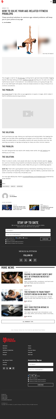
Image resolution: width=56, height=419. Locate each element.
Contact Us (3, 394)
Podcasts (30, 352)
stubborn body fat (28, 80)
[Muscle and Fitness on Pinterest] (35, 260)
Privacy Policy (4, 397)
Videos (29, 348)
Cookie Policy (4, 398)
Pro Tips (15, 205)
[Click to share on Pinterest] (1, 186)
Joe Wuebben (7, 22)
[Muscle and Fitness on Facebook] (21, 260)
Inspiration (19, 186)
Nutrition (5, 348)
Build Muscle (6, 186)
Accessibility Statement (6, 399)
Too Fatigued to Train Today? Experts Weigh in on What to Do (38, 293)
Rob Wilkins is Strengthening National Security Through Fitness (47, 208)
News (42, 204)
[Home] (2, 2)
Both (18, 238)
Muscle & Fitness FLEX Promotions (15, 243)
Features (5, 352)
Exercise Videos (32, 350)
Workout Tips (5, 8)
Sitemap (5, 364)
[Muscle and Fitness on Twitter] (25, 260)
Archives (5, 362)
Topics (29, 345)
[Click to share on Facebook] (1, 181)
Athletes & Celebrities (8, 350)
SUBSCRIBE (45, 239)
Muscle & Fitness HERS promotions (15, 241)
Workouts (5, 345)
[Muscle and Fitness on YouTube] (30, 260)
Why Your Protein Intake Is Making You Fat (36, 308)
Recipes (4, 354)
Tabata (50, 161)
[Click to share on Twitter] (1, 183)
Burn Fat (13, 186)
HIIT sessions (44, 150)
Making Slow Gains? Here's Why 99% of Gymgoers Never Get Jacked (38, 276)
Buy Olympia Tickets (8, 360)
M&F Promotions (11, 239)
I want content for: (9, 238)
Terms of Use (4, 395)
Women (26, 238)
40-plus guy (21, 78)
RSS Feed (30, 354)
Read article (28, 286)
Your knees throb (7, 94)
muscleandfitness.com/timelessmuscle (34, 176)
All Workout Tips (28, 321)
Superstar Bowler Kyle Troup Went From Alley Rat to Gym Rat (19, 208)
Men (22, 238)
